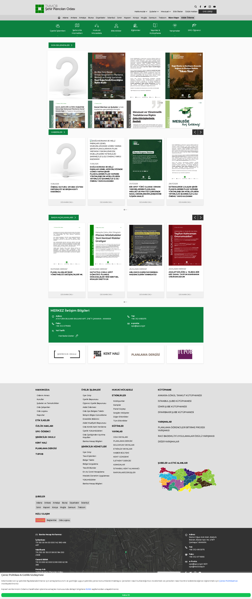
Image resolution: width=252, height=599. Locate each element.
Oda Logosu (42, 411)
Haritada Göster (66, 336)
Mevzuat (165, 11)
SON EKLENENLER (60, 45)
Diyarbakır (100, 18)
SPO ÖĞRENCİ (42, 431)
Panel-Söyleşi (119, 409)
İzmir (119, 18)
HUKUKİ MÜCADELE (122, 390)
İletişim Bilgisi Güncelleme (95, 415)
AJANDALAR (119, 464)
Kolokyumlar (119, 401)
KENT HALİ (41, 443)
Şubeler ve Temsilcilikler (48, 403)
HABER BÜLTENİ (121, 453)
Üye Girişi (87, 395)
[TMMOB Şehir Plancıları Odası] (55, 9)
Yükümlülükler (89, 480)
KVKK (88, 589)
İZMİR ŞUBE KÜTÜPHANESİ (172, 406)
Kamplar (117, 405)
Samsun (152, 18)
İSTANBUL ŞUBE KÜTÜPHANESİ (174, 401)
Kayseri (127, 18)
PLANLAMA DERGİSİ (46, 448)
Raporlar (40, 415)
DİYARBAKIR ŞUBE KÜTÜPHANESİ (176, 412)
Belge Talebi (88, 460)
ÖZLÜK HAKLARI (44, 426)
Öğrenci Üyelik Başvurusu (94, 403)
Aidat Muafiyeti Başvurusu (94, 423)
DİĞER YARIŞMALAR (168, 441)
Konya (136, 18)
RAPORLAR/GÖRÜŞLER (124, 472)
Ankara (74, 18)
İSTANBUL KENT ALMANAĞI (126, 468)
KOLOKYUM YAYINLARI (123, 445)
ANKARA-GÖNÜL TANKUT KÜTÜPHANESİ (180, 395)
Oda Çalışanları (43, 407)
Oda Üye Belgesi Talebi (93, 411)
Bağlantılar (52, 520)
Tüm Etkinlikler (120, 421)
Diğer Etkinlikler (120, 417)
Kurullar (40, 399)
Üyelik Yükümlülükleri (92, 431)
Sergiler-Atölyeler (121, 413)
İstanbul (111, 18)
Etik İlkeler (178, 11)
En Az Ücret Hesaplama (93, 472)
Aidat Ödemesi (89, 407)
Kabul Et (126, 595)
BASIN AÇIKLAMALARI (62, 217)
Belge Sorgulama (90, 464)
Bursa (90, 18)
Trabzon (162, 18)
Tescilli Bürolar (89, 468)
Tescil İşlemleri (89, 456)
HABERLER (57, 132)
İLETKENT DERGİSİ (122, 461)
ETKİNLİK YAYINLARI (122, 449)
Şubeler (153, 11)
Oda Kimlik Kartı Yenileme (94, 427)
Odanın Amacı (43, 395)
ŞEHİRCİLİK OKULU (45, 437)
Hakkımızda (140, 11)
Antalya (82, 18)
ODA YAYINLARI (120, 437)
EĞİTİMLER (117, 426)
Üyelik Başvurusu (90, 399)
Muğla (144, 18)
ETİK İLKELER (42, 420)
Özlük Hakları (191, 11)
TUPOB (39, 454)
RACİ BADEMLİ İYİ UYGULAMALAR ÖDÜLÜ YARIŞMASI (186, 436)
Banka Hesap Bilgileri (92, 441)
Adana (65, 18)
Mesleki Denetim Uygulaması (96, 476)
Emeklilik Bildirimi (91, 419)
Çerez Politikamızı (228, 581)
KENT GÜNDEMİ (120, 457)
